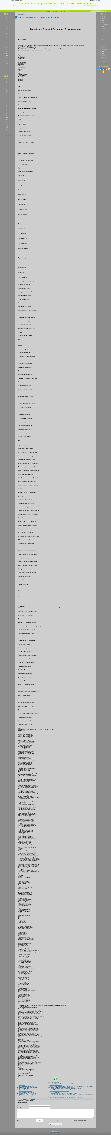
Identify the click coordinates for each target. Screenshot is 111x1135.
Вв (6, 20)
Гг (6, 22)
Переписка (104, 43)
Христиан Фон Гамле (24, 1089)
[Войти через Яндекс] (106, 69)
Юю (7, 69)
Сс (6, 49)
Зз (6, 30)
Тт (6, 51)
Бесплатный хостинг (54, 1132)
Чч (6, 61)
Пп (6, 45)
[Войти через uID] (98, 69)
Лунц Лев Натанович (24, 1088)
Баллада (103, 55)
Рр (6, 47)
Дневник (104, 45)
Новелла (103, 47)
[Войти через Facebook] (103, 69)
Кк (6, 36)
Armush (33, 1099)
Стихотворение (105, 24)
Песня (103, 51)
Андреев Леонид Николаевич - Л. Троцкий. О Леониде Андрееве (65, 1088)
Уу (6, 53)
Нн (6, 41)
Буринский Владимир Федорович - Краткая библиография (63, 1083)
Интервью (104, 53)
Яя (6, 71)
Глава (103, 34)
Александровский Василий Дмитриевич (28, 1087)
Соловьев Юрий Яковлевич (25, 1091)
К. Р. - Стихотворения (54, 1092)
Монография (105, 39)
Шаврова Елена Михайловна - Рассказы (59, 1091)
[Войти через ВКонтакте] (101, 69)
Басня (103, 37)
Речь (103, 59)
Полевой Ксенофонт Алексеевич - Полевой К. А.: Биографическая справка (68, 1089)
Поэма (103, 18)
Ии (6, 32)
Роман (103, 22)
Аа (6, 16)
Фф (7, 55)
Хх (6, 57)
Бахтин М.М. (22, 1085)
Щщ (7, 65)
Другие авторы (21, 1083)
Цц (6, 59)
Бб (6, 18)
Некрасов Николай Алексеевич (26, 1092)
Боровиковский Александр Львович (27, 1096)
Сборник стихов (105, 32)
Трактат (103, 41)
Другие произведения (53, 1082)
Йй (6, 34)
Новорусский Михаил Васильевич (27, 1094)
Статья (103, 28)
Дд (6, 24)
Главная (48, 11)
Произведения (55, 11)
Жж (7, 28)
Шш (7, 63)
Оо (6, 43)
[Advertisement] (8, 161)
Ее (6, 26)
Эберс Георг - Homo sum (55, 1085)
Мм (7, 39)
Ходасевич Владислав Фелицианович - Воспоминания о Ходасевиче (66, 1097)
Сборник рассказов (106, 30)
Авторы (63, 11)
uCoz (59, 1132)
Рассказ (103, 16)
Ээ (6, 67)
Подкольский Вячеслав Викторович (27, 1093)
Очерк (103, 61)
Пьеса (103, 36)
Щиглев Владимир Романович (26, 1086)
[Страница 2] (55, 1080)
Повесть (103, 20)
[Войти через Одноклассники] (103, 72)
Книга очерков (105, 57)
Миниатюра (104, 49)
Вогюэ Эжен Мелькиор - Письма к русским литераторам (63, 1093)
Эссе (103, 26)
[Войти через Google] (109, 69)
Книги (23, 14)
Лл (6, 37)
